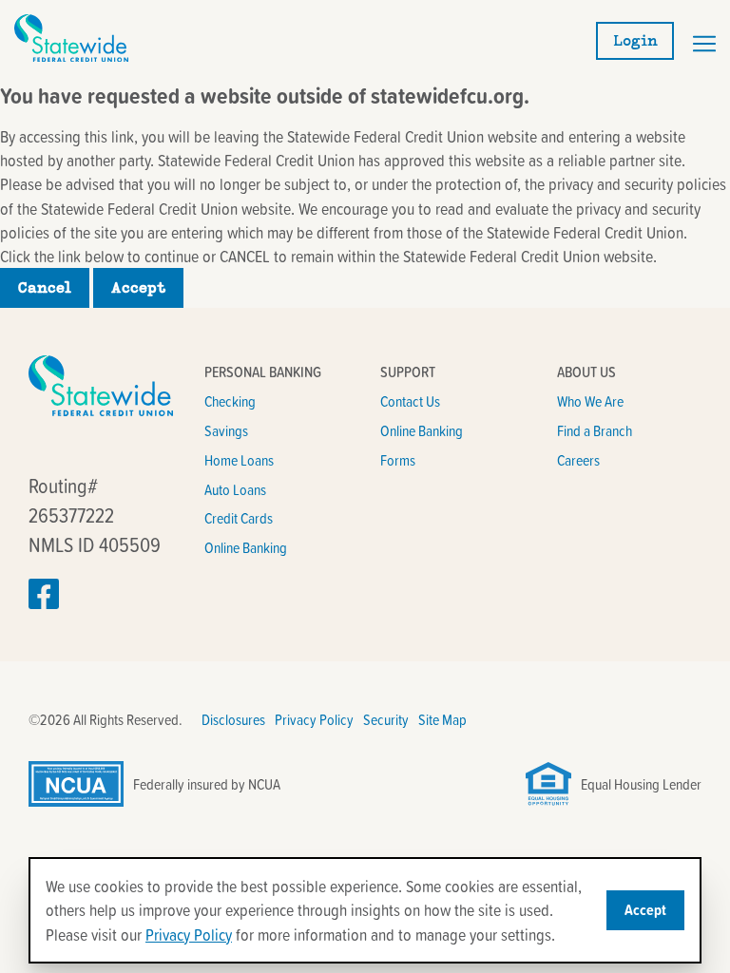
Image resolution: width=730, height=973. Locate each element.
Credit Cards (238, 517)
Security (386, 719)
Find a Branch (594, 430)
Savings (226, 430)
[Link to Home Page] (71, 55)
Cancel (44, 287)
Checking (230, 401)
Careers (578, 459)
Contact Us (410, 401)
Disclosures (233, 719)
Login (635, 40)
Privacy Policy (314, 719)
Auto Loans (235, 489)
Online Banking (245, 547)
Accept (138, 287)
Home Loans (239, 459)
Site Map (442, 719)
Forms (397, 459)
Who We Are (590, 401)
